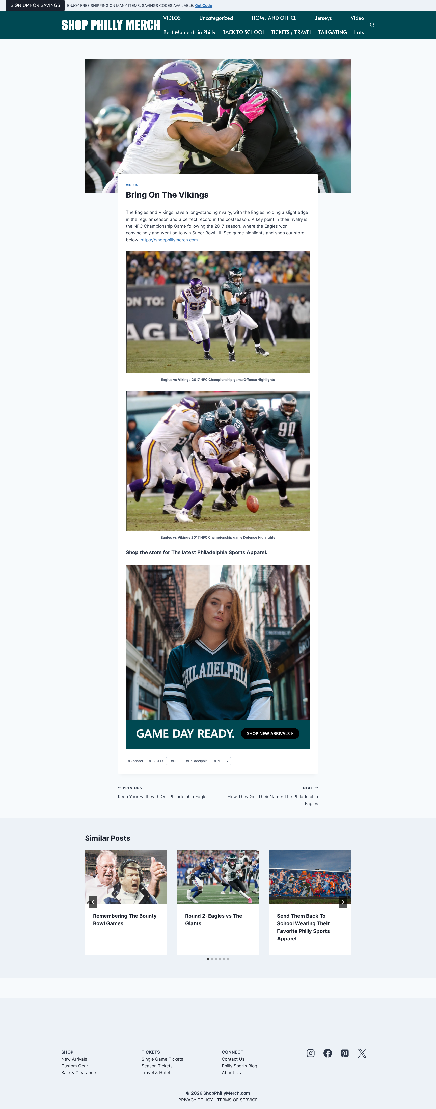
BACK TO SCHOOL (243, 32)
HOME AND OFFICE (274, 17)
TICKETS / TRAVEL (291, 32)
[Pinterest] (344, 1053)
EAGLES (157, 761)
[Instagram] (310, 1053)
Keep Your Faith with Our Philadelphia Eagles (163, 792)
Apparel (135, 761)
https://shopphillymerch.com (169, 239)
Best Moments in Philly (189, 32)
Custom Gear (74, 1065)
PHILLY (221, 761)
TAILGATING (332, 32)
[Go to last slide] (93, 902)
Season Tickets (157, 1065)
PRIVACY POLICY (195, 1099)
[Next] (343, 902)
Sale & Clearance (78, 1072)
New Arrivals (74, 1059)
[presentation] (126, 877)
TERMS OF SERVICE (237, 1099)
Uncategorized (216, 17)
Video (357, 17)
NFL (175, 761)
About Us (231, 1072)
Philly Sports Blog (239, 1065)
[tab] (208, 959)
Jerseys (323, 17)
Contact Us (233, 1059)
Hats (358, 32)
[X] (362, 1053)
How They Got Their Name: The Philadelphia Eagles (273, 796)
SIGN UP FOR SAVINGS (35, 5)
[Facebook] (327, 1053)
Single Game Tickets (162, 1059)
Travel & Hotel (156, 1072)
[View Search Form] (372, 25)
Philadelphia (197, 761)
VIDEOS (172, 17)
